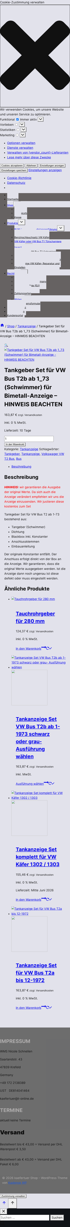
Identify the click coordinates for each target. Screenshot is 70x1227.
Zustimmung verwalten (13, 1196)
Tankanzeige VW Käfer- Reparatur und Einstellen (37, 265)
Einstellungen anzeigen (52, 165)
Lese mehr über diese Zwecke (29, 157)
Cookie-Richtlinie (19, 178)
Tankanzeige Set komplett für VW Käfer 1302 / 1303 (37, 856)
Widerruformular (31, 303)
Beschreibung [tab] (21, 466)
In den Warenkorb (15, 444)
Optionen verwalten (21, 143)
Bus (19, 459)
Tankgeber (12, 454)
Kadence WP (17, 1183)
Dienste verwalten (20, 148)
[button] (35, 56)
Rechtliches (14, 273)
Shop (10, 204)
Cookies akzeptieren (12, 165)
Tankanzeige (29, 449)
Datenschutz (16, 183)
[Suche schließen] (3, 1211)
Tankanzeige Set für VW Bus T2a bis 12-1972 (36, 972)
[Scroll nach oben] (4, 1203)
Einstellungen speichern (13, 170)
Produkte (12, 223)
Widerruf (19, 299)
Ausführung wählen (30, 784)
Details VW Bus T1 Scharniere (39, 251)
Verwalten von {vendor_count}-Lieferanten (37, 152)
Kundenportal (15, 315)
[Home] (2, 326)
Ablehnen (31, 165)
